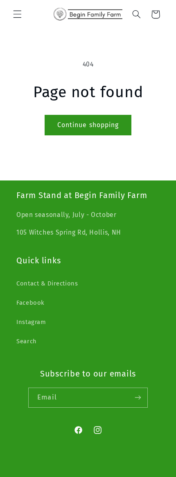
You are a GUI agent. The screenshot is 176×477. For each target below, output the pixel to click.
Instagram (31, 322)
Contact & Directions (47, 283)
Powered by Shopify (125, 472)
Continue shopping (88, 125)
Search (26, 341)
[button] (17, 14)
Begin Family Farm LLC (73, 472)
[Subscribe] (137, 398)
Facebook (30, 302)
